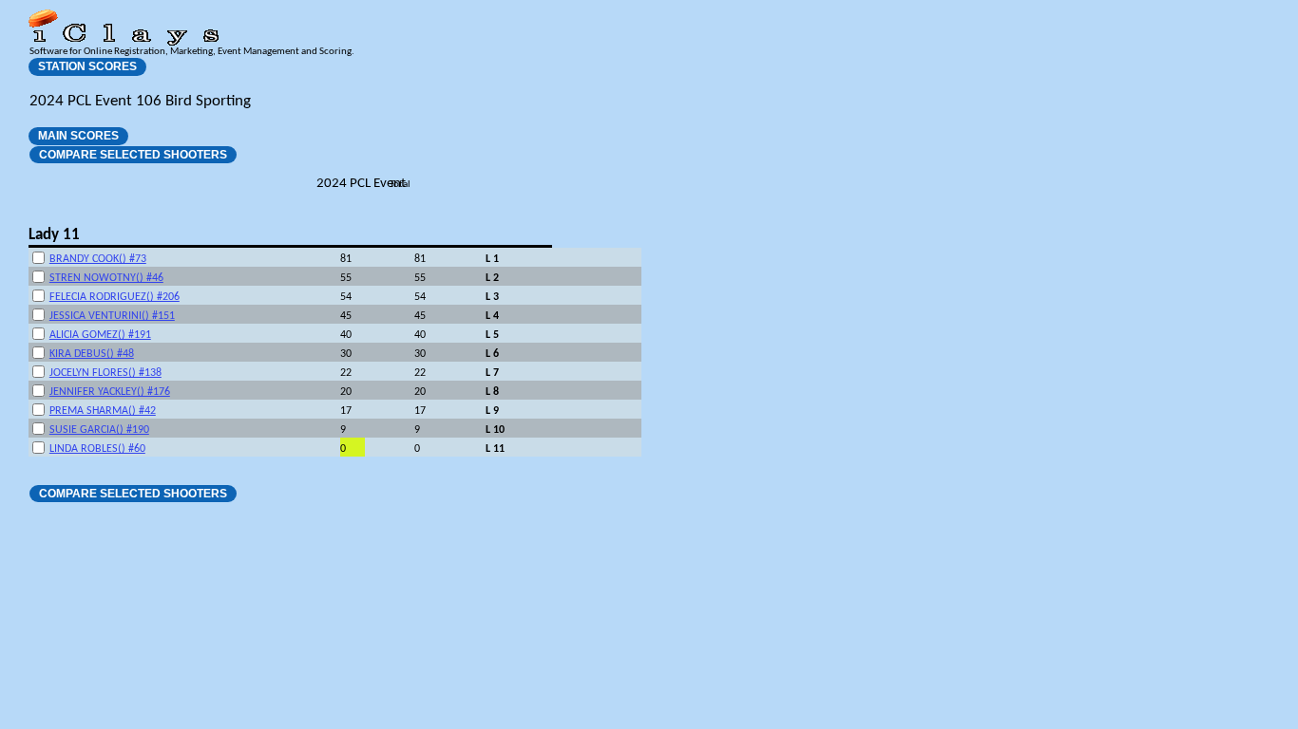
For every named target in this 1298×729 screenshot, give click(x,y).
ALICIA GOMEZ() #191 (100, 335)
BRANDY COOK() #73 (97, 259)
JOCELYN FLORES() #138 (105, 373)
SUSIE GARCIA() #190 (99, 430)
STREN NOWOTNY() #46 (106, 278)
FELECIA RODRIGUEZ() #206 (114, 297)
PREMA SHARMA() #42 (102, 411)
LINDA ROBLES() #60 (97, 449)
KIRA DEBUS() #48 (91, 354)
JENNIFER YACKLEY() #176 (109, 392)
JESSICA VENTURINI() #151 (112, 316)
